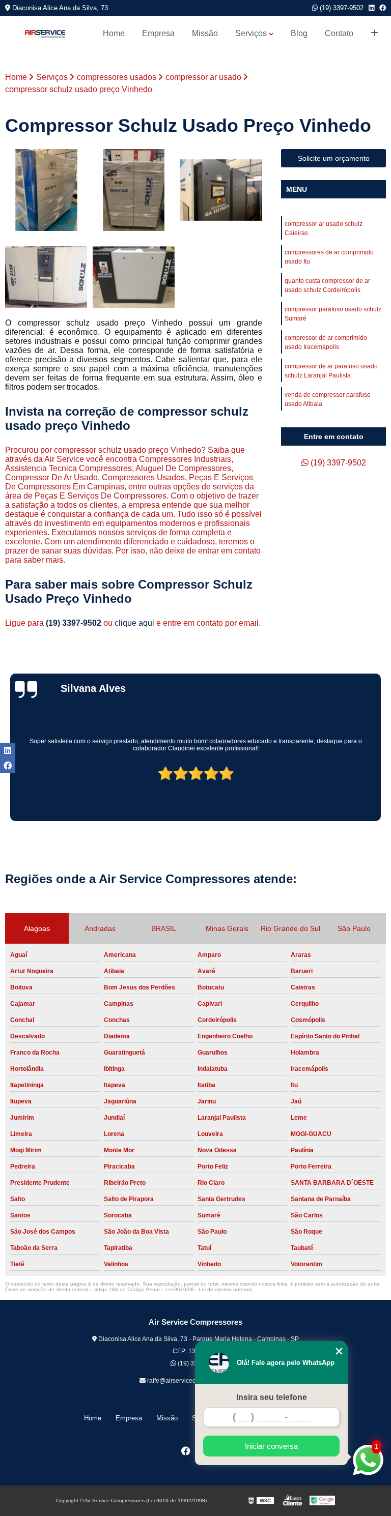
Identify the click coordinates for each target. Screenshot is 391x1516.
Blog (299, 33)
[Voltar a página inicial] (45, 34)
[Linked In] (371, 8)
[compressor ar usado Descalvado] (221, 190)
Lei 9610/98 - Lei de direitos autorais (208, 1289)
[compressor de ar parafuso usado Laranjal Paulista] (134, 190)
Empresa (158, 33)
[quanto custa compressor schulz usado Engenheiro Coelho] (134, 277)
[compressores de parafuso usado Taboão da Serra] (46, 190)
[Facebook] (382, 8)
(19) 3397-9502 (341, 8)
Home (114, 33)
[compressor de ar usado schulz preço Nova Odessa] (46, 277)
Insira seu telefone (271, 1397)
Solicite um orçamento (334, 158)
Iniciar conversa (271, 1446)
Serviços (251, 33)
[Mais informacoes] (374, 33)
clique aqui (134, 623)
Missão (205, 33)
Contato (339, 33)
